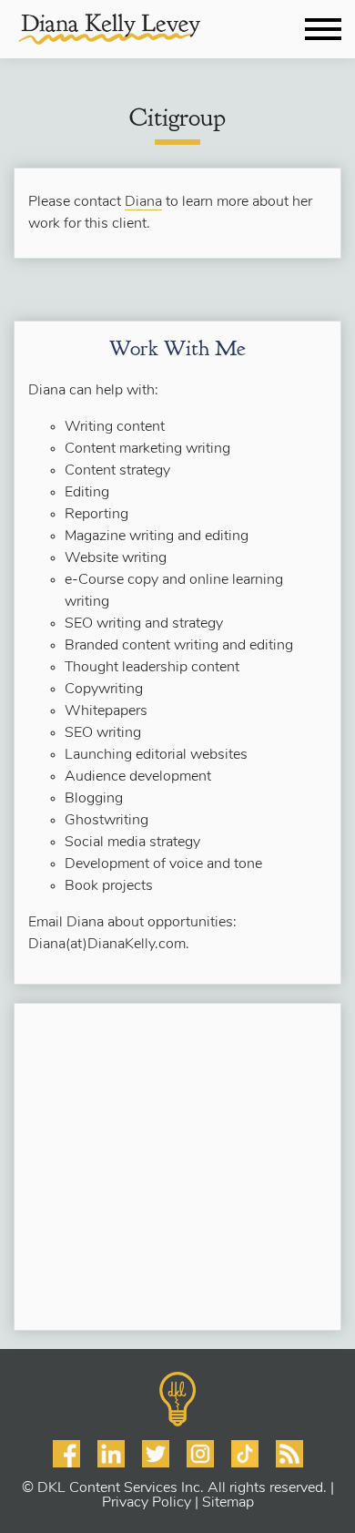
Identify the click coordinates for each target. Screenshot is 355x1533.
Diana (143, 202)
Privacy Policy (146, 1503)
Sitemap (228, 1503)
